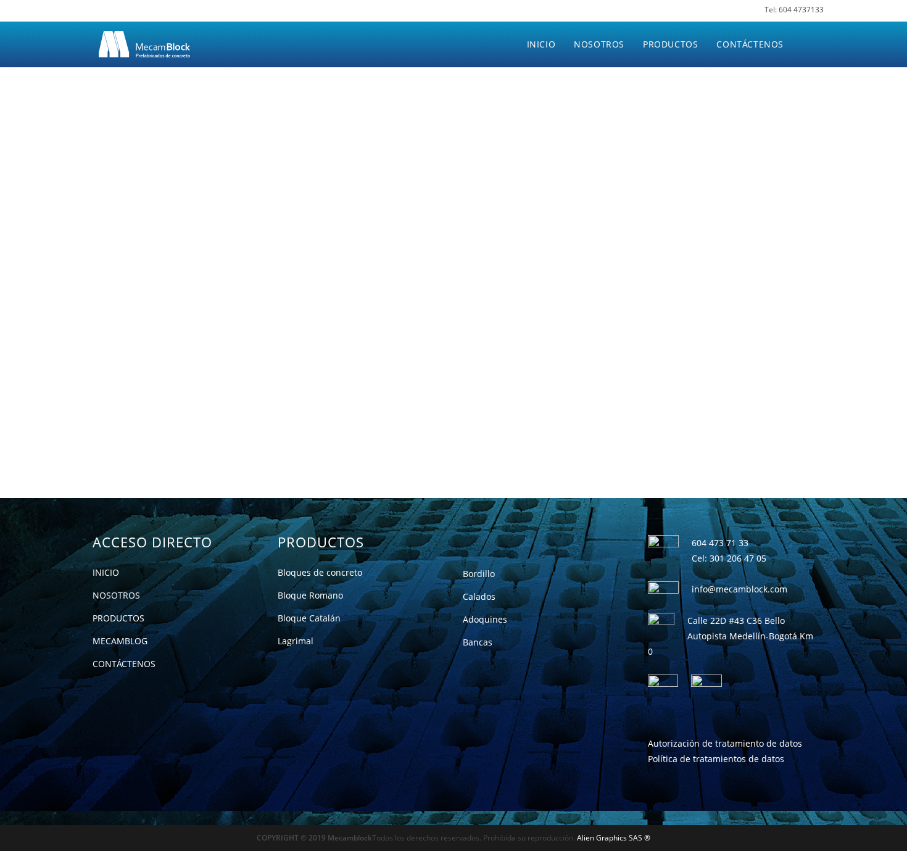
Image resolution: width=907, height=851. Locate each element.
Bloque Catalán (309, 618)
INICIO (106, 572)
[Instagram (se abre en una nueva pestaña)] (112, 11)
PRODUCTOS (118, 618)
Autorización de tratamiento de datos (725, 743)
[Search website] (805, 44)
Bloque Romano (310, 595)
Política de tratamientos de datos (716, 759)
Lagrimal (295, 641)
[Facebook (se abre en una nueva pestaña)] (92, 11)
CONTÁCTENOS (124, 664)
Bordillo (479, 573)
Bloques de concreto (320, 572)
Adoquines (485, 619)
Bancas (477, 642)
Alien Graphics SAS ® (613, 837)
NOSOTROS (116, 595)
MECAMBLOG (120, 641)
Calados (479, 596)
